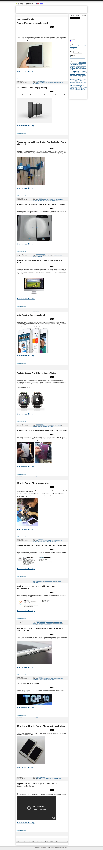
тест (84, 90)
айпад (74, 87)
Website (74, 85)
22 (36, 841)
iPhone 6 (59, 136)
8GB (38, 425)
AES (38, 136)
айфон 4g (77, 88)
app (37, 82)
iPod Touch (78, 74)
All (36, 81)
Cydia (52, 718)
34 (51, 841)
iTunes (83, 74)
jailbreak (72, 75)
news (78, 76)
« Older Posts (18, 15)
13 (24, 841)
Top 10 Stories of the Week (28, 683)
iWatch (60, 425)
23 (37, 841)
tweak (60, 581)
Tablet (50, 679)
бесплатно (72, 89)
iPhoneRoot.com (25, 4)
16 (28, 841)
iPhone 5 (52, 136)
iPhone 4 (76, 72)
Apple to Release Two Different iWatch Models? (37, 373)
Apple (40, 82)
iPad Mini (47, 82)
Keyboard (34, 623)
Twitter (34, 779)
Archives (71, 52)
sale (78, 79)
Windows (78, 85)
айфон (81, 87)
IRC (62, 136)
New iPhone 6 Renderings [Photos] (32, 88)
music (34, 426)
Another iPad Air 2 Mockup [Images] (32, 23)
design (44, 136)
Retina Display (40, 679)
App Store (82, 66)
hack (82, 69)
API (37, 718)
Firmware (38, 365)
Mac (53, 82)
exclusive (48, 477)
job (74, 75)
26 (41, 841)
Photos (57, 82)
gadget (53, 425)
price (41, 426)
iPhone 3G (84, 71)
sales (80, 79)
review (51, 581)
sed (62, 82)
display (47, 136)
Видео (71, 87)
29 (45, 841)
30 (46, 841)
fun (50, 425)
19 (32, 841)
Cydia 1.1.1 (59, 718)
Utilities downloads (73, 47)
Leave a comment (22, 79)
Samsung (83, 79)
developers (51, 366)
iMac (46, 540)
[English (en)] (71, 41)
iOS (56, 366)
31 (47, 841)
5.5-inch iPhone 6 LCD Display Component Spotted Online (42, 430)
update (36, 83)
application (72, 66)
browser (45, 366)
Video (71, 85)
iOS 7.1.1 (43, 719)
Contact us (72, 48)
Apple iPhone (78, 64)
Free (73, 69)
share (45, 478)
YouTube (82, 85)
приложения (46, 624)
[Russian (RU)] (71, 40)
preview (48, 581)
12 (23, 841)
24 (38, 841)
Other (42, 81)
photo (55, 82)
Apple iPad (72, 64)
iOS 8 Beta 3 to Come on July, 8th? (31, 315)
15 (27, 841)
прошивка (71, 90)
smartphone (49, 200)
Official (61, 477)
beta (43, 366)
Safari (34, 624)
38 (56, 841)
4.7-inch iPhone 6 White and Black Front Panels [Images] (41, 204)
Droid (79, 68)
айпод (77, 87)
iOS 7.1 (40, 719)
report (34, 256)
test (51, 426)
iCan (51, 477)
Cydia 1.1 (54, 718)
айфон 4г (82, 88)
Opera (37, 581)
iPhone (50, 82)
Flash (71, 69)
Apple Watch (45, 425)
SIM (33, 83)
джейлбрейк (77, 89)
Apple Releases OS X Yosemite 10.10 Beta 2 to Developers (41, 545)
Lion (78, 75)
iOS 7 (38, 719)
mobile (40, 623)
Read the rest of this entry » (26, 71)
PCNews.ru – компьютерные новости (77, 58)
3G (70, 63)
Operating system (41, 581)
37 (55, 841)
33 (50, 841)
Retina (36, 679)
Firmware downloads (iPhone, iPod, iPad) (78, 45)
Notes (34, 541)
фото (38, 83)
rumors (44, 81)
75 (59, 841)
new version (43, 623)
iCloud (54, 366)
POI (83, 78)
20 (33, 841)
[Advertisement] (51, 9)
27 (42, 841)
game (77, 69)
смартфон (53, 200)
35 (52, 841)
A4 (37, 366)
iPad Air (44, 82)
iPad (42, 82)
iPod (74, 74)
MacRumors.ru (73, 56)
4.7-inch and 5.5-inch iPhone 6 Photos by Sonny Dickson (41, 726)
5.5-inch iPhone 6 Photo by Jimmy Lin (33, 483)
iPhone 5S (56, 136)
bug (48, 366)
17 (29, 841)
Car (41, 540)
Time (81, 82)
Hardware (39, 81)
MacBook (84, 75)
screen (44, 200)
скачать (37, 582)
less (33, 200)
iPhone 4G (80, 72)
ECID (62, 718)
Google (79, 69)
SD (46, 541)
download (51, 622)
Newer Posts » (64, 15)
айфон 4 (73, 88)
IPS (81, 74)
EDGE (48, 255)
